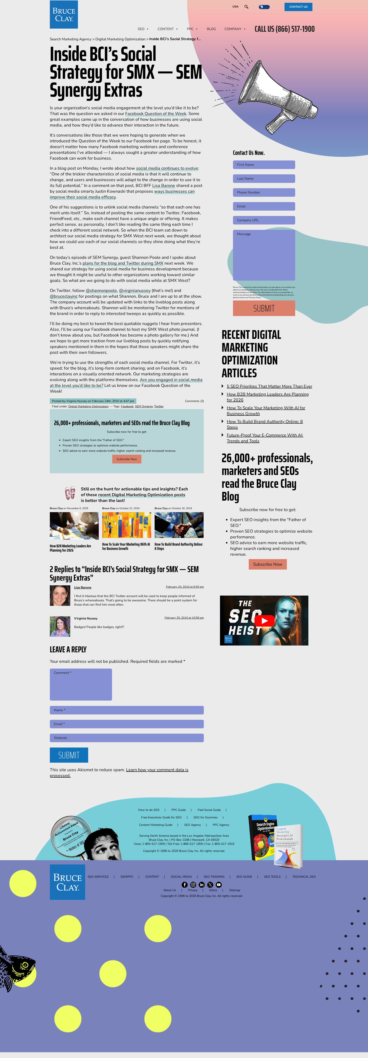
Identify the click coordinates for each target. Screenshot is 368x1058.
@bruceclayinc (64, 296)
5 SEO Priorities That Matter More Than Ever (269, 386)
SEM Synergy (144, 406)
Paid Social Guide (209, 810)
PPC (190, 29)
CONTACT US (298, 7)
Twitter (159, 406)
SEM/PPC (127, 877)
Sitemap (234, 890)
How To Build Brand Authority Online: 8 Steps (179, 546)
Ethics (213, 890)
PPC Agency (221, 825)
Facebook (127, 406)
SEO (141, 29)
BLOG (211, 29)
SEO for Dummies (206, 817)
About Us (169, 890)
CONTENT (166, 29)
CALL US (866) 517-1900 (285, 29)
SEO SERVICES (98, 877)
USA (236, 7)
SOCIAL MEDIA (181, 877)
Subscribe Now (127, 459)
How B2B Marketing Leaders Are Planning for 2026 (70, 548)
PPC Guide (178, 810)
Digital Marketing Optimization (88, 406)
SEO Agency (192, 825)
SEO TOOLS (272, 877)
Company (233, 29)
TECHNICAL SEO (304, 877)
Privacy (192, 890)
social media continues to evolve (167, 168)
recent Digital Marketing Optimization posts (141, 495)
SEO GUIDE (244, 877)
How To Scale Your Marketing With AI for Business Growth (126, 546)
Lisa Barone (163, 185)
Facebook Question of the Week (155, 114)
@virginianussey (135, 290)
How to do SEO (149, 810)
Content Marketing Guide (155, 825)
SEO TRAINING (214, 877)
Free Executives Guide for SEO (161, 817)
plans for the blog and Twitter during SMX (123, 263)
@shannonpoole (101, 290)
